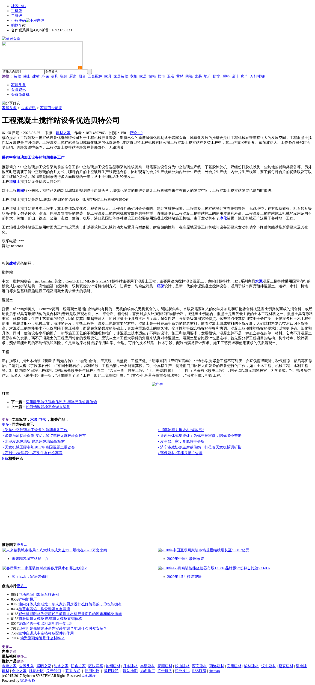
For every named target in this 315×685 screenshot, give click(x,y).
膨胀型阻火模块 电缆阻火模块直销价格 (50, 619)
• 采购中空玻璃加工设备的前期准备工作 (35, 430)
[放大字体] (4, 132)
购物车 (16, 25)
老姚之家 (9, 666)
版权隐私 (111, 671)
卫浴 (170, 76)
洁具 (54, 76)
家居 (143, 76)
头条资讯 (28, 108)
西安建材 (199, 666)
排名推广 (147, 671)
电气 (42, 419)
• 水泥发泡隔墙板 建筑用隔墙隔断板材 (34, 441)
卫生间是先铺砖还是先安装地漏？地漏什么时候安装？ (62, 628)
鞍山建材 (182, 666)
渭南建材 (303, 666)
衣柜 (133, 76)
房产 (244, 76)
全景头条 (26, 666)
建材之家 (63, 133)
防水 (216, 76)
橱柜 (152, 76)
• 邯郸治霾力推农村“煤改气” (181, 430)
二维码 (16, 16)
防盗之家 (78, 666)
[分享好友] (11, 103)
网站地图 (130, 671)
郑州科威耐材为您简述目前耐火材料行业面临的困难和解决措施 (70, 614)
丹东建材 (130, 666)
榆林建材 (251, 666)
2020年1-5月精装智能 (184, 577)
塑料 (226, 76)
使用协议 (92, 671)
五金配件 (95, 76)
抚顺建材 (165, 666)
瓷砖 (63, 76)
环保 (45, 76)
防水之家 (61, 666)
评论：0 (136, 133)
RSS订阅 (199, 671)
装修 (17, 76)
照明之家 (43, 666)
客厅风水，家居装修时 (30, 577)
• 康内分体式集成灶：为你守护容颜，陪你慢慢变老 (199, 436)
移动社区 (36, 671)
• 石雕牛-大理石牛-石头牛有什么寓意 (32, 453)
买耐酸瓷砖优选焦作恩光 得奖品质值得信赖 (61, 402)
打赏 (5, 393)
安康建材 (234, 666)
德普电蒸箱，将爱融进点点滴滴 (44, 609)
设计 (235, 76)
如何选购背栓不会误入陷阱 (48, 407)
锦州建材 (113, 666)
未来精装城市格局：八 (30, 559)
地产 (207, 76)
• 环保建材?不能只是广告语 (180, 453)
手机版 (16, 11)
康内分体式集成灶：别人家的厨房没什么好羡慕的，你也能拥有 (70, 604)
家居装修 (120, 76)
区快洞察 (95, 666)
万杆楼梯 (257, 76)
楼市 (161, 76)
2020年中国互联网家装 (185, 559)
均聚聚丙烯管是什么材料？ (42, 638)
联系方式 (72, 671)
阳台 (82, 76)
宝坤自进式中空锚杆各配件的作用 (46, 633)
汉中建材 (268, 666)
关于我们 (53, 671)
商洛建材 (216, 666)
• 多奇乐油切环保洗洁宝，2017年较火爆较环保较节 (44, 436)
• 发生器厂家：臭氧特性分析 (181, 441)
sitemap (214, 671)
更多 (7, 419)
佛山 (26, 76)
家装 (198, 76)
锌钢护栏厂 (27, 599)
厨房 (73, 76)
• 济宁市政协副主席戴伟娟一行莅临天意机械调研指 (199, 447)
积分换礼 (182, 671)
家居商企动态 (51, 108)
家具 (108, 76)
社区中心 (18, 6)
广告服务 (165, 671)
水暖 (34, 419)
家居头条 (9, 108)
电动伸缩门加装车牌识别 (38, 594)
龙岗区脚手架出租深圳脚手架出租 (46, 623)
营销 (180, 76)
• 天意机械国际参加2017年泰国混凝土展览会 (39, 447)
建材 (36, 76)
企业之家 (19, 671)
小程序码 (18, 20)
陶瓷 (189, 76)
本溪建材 (147, 666)
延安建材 (286, 666)
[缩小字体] (9, 132)
